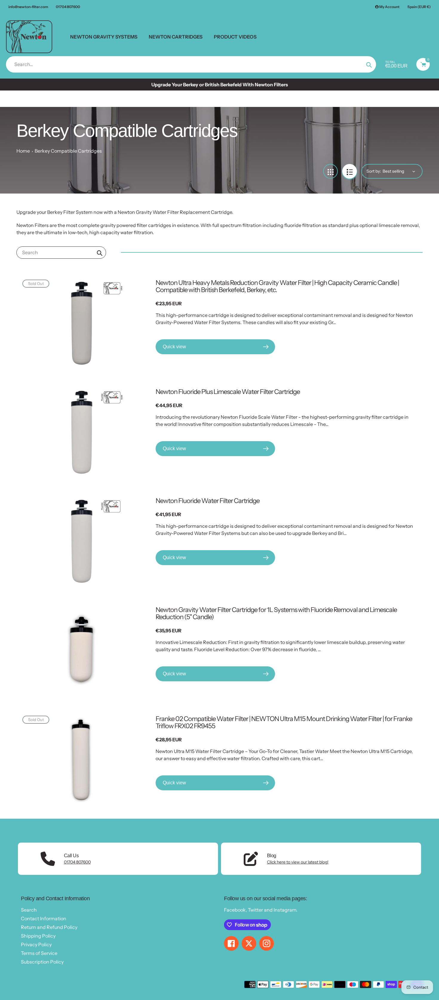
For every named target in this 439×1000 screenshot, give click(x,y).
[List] (349, 171)
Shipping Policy (38, 936)
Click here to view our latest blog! (298, 862)
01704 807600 (68, 6)
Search (29, 910)
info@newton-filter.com (28, 6)
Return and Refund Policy (49, 927)
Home (23, 151)
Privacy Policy (36, 944)
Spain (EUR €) (419, 6)
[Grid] (330, 171)
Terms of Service (39, 953)
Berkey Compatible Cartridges (68, 151)
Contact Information (43, 918)
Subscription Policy (42, 962)
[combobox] (61, 252)
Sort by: (373, 171)
